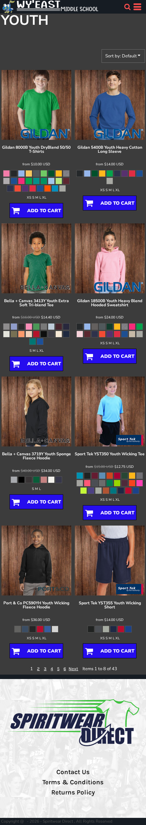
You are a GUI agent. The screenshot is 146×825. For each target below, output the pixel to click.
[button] (127, 6)
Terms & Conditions (73, 782)
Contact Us (73, 772)
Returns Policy (73, 792)
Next (73, 668)
